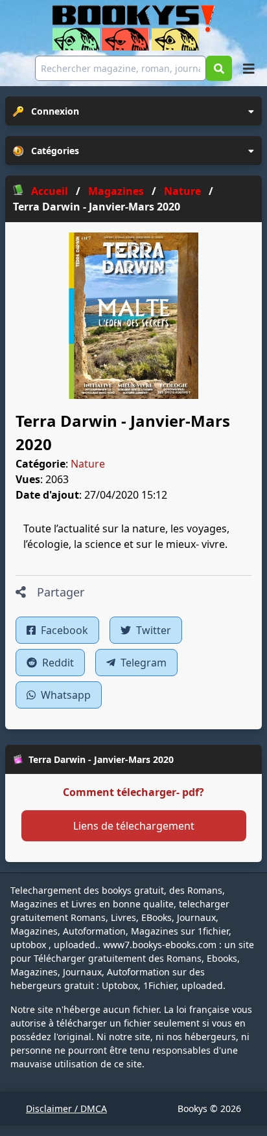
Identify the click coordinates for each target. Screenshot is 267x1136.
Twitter (152, 630)
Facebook (63, 630)
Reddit (57, 662)
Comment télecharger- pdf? (133, 792)
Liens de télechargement (133, 826)
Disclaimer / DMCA (66, 1108)
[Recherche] (219, 68)
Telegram (142, 662)
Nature (88, 464)
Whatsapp (64, 695)
